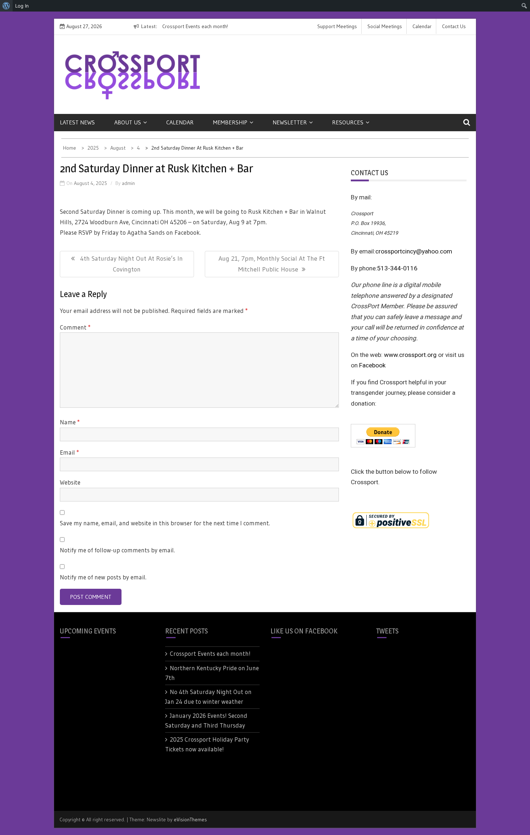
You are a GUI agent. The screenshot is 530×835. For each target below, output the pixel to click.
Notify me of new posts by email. (103, 577)
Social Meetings (384, 26)
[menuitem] (6, 6)
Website (70, 482)
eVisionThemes (190, 819)
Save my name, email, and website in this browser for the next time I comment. (165, 523)
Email (69, 452)
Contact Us (454, 26)
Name (70, 422)
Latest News (77, 122)
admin (128, 183)
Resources (347, 122)
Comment (75, 327)
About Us (127, 122)
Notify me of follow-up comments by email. (117, 550)
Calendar (422, 26)
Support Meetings (337, 26)
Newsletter (290, 122)
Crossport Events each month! (195, 26)
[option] (228, 26)
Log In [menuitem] (22, 6)
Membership (230, 122)
